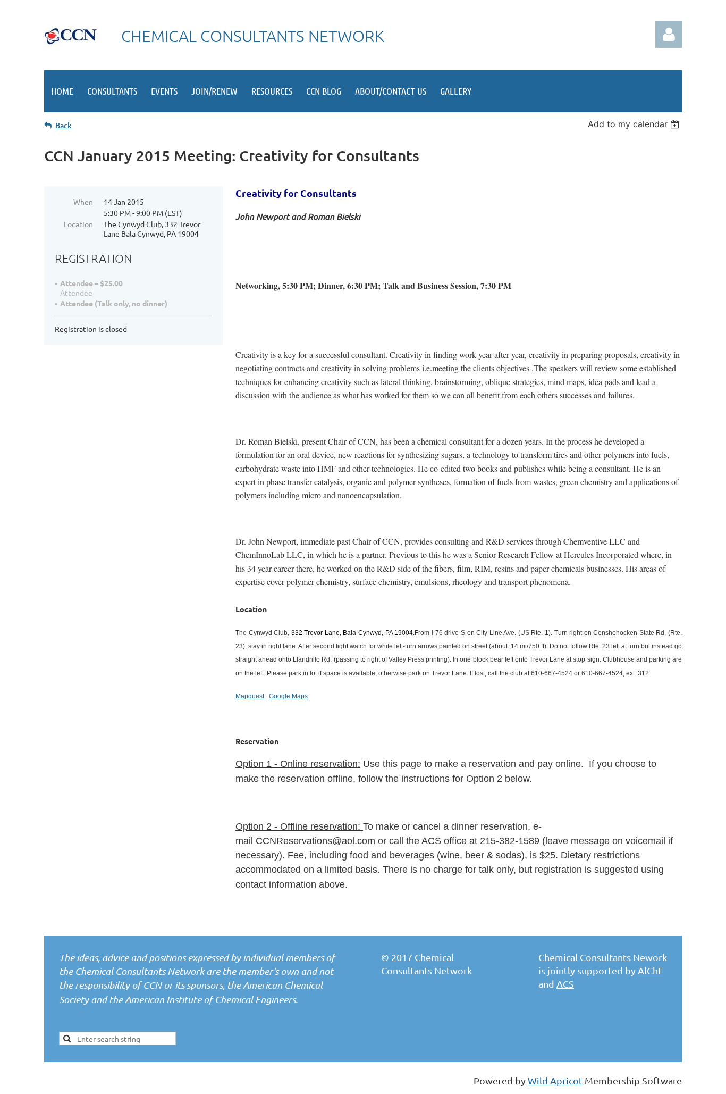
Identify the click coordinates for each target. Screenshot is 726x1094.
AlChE (650, 970)
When (83, 201)
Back (63, 125)
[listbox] (635, 124)
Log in (668, 34)
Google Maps (288, 696)
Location (78, 224)
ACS (565, 983)
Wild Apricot (555, 1080)
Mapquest (249, 696)
